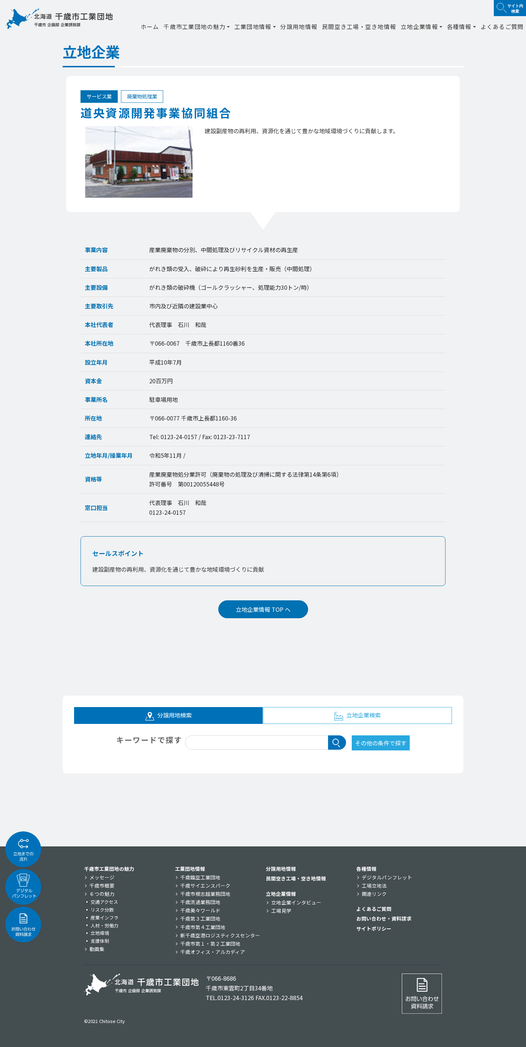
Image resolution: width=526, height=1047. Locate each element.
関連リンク (374, 893)
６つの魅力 (102, 893)
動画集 (96, 948)
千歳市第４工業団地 (202, 927)
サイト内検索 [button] (515, 8)
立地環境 (100, 933)
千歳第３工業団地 (200, 918)
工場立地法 (374, 885)
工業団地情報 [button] (253, 26)
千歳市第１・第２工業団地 (210, 943)
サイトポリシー (373, 928)
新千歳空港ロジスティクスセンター (220, 935)
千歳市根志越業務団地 (205, 893)
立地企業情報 (281, 893)
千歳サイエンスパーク (205, 885)
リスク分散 (102, 909)
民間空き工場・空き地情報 (359, 26)
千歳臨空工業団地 (200, 877)
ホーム (150, 26)
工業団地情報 (190, 868)
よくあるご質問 (502, 26)
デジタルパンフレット (387, 877)
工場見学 (281, 910)
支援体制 (100, 940)
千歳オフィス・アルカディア (212, 951)
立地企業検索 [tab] (363, 715)
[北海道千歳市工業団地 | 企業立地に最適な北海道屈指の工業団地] (59, 19)
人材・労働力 (104, 925)
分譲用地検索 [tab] (174, 715)
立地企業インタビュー (296, 902)
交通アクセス (104, 901)
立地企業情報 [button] (419, 26)
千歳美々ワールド (200, 910)
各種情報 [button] (459, 26)
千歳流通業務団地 (200, 902)
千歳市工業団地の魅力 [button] (194, 26)
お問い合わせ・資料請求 (383, 918)
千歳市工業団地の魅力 (109, 868)
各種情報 (366, 868)
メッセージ (102, 877)
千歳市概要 (102, 885)
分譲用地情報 (298, 26)
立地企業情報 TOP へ (263, 609)
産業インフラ (104, 917)
